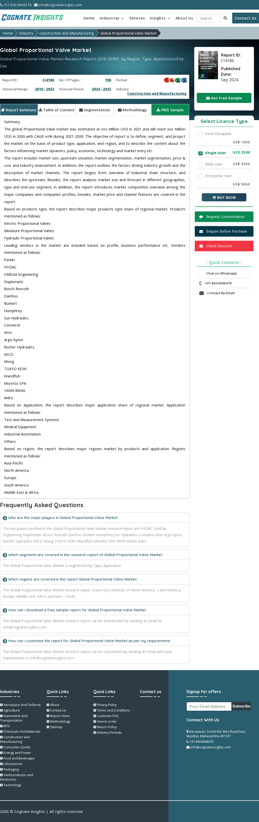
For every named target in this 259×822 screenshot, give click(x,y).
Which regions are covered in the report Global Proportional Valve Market (72, 579)
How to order (106, 721)
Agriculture (11, 710)
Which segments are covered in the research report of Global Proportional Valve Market (84, 554)
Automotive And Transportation (14, 718)
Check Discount (218, 245)
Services (137, 18)
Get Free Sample (226, 97)
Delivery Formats (109, 732)
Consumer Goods (16, 747)
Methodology (134, 109)
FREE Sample (172, 109)
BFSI (6, 726)
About (54, 704)
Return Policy (106, 727)
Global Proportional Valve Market (128, 33)
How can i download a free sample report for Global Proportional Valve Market (76, 610)
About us (184, 18)
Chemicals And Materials (21, 731)
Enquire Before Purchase (226, 231)
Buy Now (226, 197)
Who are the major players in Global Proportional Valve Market (62, 517)
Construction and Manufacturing (66, 33)
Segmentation (96, 109)
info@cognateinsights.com (60, 5)
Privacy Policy (106, 704)
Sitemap (55, 727)
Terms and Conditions (113, 710)
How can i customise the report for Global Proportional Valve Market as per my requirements (88, 640)
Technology (12, 785)
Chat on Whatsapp (221, 273)
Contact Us (245, 18)
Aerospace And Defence (22, 704)
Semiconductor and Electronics (16, 777)
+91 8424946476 (17, 5)
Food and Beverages (19, 758)
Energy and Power (17, 752)
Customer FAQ (107, 716)
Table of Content (58, 109)
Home (89, 18)
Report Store (59, 716)
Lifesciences (13, 763)
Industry (26, 33)
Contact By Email (220, 293)
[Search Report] (225, 18)
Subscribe (241, 706)
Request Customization (225, 216)
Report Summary (20, 109)
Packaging (11, 769)
